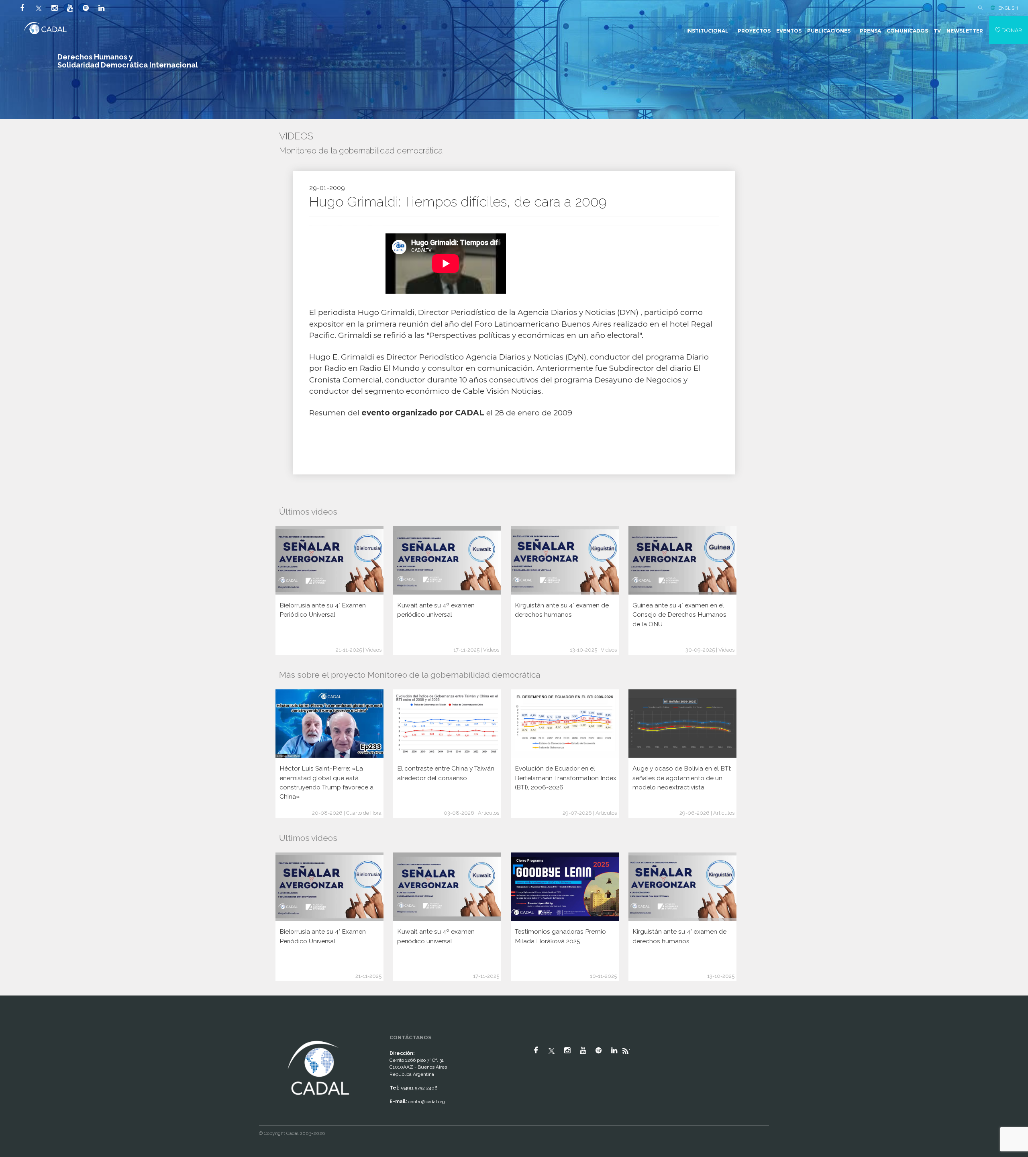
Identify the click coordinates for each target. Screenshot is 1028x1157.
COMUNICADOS (907, 31)
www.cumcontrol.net (15, 1032)
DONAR (1011, 30)
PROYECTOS (754, 31)
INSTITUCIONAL (707, 31)
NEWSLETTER (964, 31)
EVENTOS (789, 31)
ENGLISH (1008, 8)
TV (937, 31)
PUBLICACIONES (829, 31)
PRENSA (870, 31)
